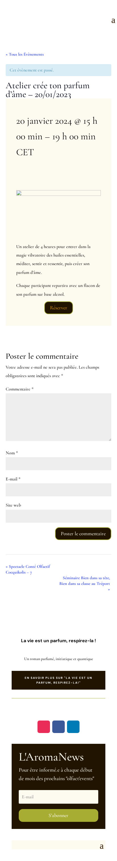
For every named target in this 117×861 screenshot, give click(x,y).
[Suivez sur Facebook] (58, 727)
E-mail (13, 479)
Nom (12, 453)
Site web (13, 505)
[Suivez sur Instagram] (43, 727)
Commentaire (20, 389)
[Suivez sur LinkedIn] (73, 727)
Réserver (58, 307)
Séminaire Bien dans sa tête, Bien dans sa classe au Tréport (84, 583)
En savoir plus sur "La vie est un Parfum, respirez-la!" (58, 680)
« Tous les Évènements (25, 54)
